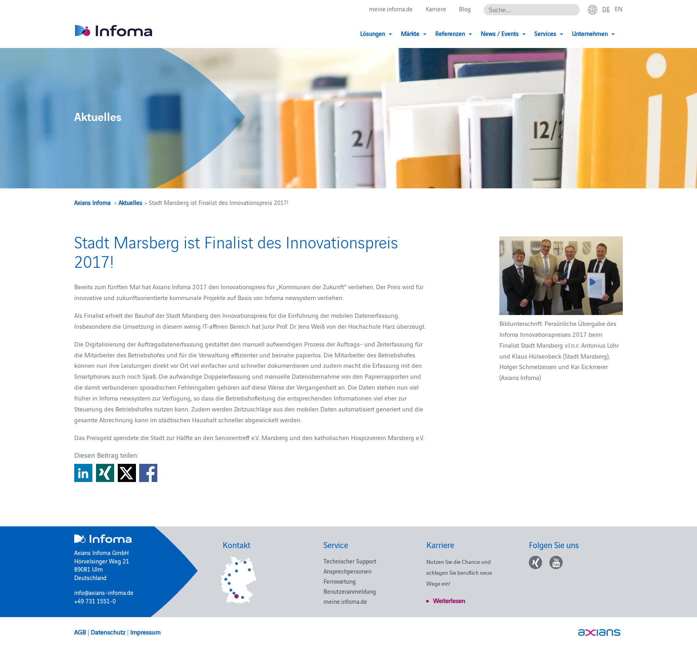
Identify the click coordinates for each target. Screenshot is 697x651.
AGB (80, 631)
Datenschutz (108, 631)
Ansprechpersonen (347, 571)
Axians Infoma (92, 202)
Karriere (436, 8)
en (619, 8)
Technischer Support (349, 561)
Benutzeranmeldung (349, 591)
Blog (465, 8)
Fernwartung (339, 581)
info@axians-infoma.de (104, 592)
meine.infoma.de (391, 8)
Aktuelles (130, 202)
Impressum (145, 631)
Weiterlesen (449, 600)
